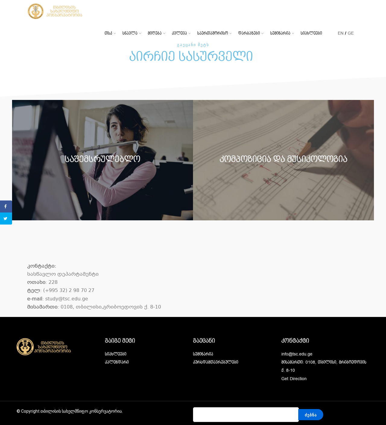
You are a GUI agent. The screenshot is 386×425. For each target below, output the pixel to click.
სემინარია (280, 33)
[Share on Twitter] (6, 218)
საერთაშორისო (212, 33)
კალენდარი (117, 362)
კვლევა (179, 33)
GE (351, 33)
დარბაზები (249, 33)
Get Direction (294, 379)
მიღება (155, 33)
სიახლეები (311, 33)
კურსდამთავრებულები (215, 362)
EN (340, 33)
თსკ (108, 33)
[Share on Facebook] (6, 206)
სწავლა (130, 33)
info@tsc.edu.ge (296, 354)
